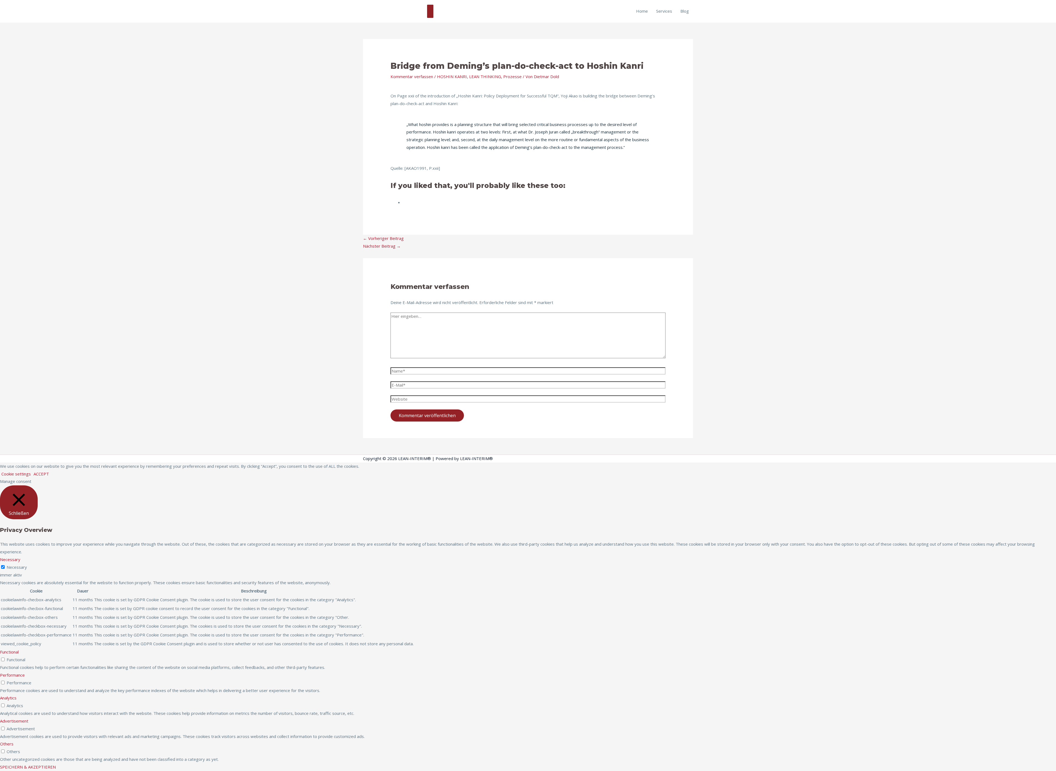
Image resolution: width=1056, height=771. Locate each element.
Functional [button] (9, 652)
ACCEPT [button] (41, 474)
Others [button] (6, 744)
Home (642, 11)
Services (664, 11)
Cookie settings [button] (16, 474)
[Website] (528, 400)
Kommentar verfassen (412, 76)
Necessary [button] (10, 559)
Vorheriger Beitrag (383, 238)
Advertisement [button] (14, 721)
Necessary (17, 567)
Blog (684, 11)
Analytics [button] (8, 698)
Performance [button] (12, 675)
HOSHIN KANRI (452, 76)
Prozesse (512, 76)
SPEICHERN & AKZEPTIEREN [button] (28, 767)
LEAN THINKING (485, 76)
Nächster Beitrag (382, 246)
